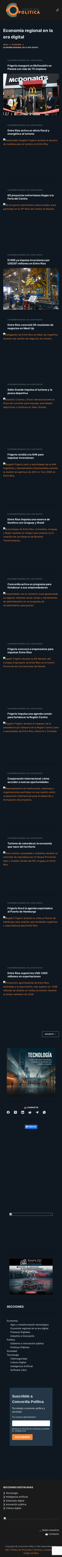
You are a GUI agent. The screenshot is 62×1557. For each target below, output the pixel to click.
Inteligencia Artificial (21, 1366)
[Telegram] (37, 1112)
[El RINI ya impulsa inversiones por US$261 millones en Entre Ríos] (31, 289)
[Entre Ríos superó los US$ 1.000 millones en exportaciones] (31, 1002)
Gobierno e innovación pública (27, 1343)
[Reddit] (29, 1112)
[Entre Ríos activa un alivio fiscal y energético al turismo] (31, 159)
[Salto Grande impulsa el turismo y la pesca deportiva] (31, 418)
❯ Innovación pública (14, 1504)
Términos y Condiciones (44, 1550)
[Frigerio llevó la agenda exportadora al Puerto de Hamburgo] (31, 937)
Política (11, 1339)
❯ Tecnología (10, 1493)
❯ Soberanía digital (13, 1500)
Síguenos (32, 1127)
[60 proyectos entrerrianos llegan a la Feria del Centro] (31, 224)
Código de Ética (31, 1553)
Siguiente (49, 1034)
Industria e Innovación (22, 1336)
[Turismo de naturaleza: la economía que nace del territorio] (31, 872)
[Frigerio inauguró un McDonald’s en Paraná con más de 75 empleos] (31, 94)
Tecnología (13, 1354)
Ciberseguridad (18, 1358)
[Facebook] (8, 1112)
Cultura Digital (18, 1362)
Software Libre (18, 1370)
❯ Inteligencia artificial (15, 1496)
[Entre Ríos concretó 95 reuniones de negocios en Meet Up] (31, 353)
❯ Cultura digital (12, 1508)
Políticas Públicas (19, 1347)
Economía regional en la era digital (25, 60)
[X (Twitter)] (15, 1112)
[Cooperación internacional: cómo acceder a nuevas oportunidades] (31, 807)
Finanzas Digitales (20, 1332)
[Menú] (57, 10)
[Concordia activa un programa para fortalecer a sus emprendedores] (31, 613)
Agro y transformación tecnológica (29, 1324)
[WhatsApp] (44, 1112)
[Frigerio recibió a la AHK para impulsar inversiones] (31, 483)
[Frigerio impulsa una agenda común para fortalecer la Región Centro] (31, 742)
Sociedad (12, 1351)
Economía (12, 1320)
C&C (7, 1550)
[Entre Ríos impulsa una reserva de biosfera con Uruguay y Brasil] (31, 548)
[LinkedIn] (22, 1112)
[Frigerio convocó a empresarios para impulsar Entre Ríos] (31, 677)
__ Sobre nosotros (49, 1530)
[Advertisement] (31, 1172)
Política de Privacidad (21, 1550)
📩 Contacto (52, 1533)
